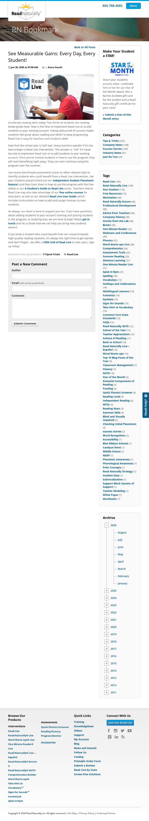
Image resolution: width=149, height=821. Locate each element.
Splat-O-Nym (111, 272)
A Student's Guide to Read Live (44, 188)
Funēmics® (14, 796)
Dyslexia (108, 299)
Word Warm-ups (113, 353)
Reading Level (111, 396)
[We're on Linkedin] (116, 737)
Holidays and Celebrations (119, 284)
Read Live (72, 254)
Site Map (72, 813)
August (122, 532)
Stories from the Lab (116, 221)
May (120, 554)
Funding (108, 388)
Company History (114, 217)
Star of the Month (114, 377)
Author (16, 270)
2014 (113, 670)
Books (107, 225)
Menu (133, 5)
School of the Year (114, 330)
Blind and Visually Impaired (114, 418)
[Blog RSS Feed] (122, 737)
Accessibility (110, 439)
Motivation (110, 197)
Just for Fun (110, 156)
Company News (112, 144)
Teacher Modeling (114, 491)
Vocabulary (110, 280)
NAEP (106, 455)
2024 (113, 598)
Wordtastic (110, 499)
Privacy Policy (86, 813)
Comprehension (113, 248)
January (122, 583)
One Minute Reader (115, 229)
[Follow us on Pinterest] (109, 737)
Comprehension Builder (22, 774)
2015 (113, 663)
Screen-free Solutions (87, 774)
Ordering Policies (106, 813)
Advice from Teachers (116, 213)
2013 (113, 678)
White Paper (110, 495)
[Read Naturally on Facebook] (109, 730)
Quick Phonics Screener (117, 392)
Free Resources (112, 193)
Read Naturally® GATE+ (22, 770)
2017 (113, 649)
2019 (113, 634)
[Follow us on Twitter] (122, 730)
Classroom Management (118, 365)
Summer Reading (113, 256)
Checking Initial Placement (119, 424)
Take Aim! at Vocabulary (118, 307)
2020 (113, 627)
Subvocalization (113, 479)
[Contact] (145, 405)
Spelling (108, 276)
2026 (113, 525)
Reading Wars (111, 408)
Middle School (111, 451)
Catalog (78, 756)
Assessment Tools (114, 252)
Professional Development (119, 205)
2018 (113, 641)
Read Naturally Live (115, 185)
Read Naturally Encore (117, 201)
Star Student (111, 189)
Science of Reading (114, 338)
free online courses (71, 192)
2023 (113, 605)
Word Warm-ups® (18, 779)
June (120, 547)
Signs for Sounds (113, 303)
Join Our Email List (120, 722)
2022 (113, 612)
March (122, 569)
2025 (113, 590)
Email (28, 283)
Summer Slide (111, 412)
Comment (18, 295)
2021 (113, 619)
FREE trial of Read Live (57, 242)
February (123, 576)
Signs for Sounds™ (19, 792)
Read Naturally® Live (20, 735)
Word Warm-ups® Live (21, 739)
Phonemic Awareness (116, 459)
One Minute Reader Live (118, 264)
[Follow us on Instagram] (115, 730)
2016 (113, 656)
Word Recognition (114, 435)
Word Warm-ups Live (116, 244)
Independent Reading (116, 400)
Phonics (108, 240)
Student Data (111, 475)
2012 (113, 685)
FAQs (106, 322)
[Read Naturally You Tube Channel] (130, 730)
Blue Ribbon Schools (115, 443)
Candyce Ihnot (112, 447)
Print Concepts (112, 467)
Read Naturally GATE (116, 326)
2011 (113, 692)
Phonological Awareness (118, 463)
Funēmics (109, 295)
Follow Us (80, 752)
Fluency (107, 369)
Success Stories (112, 148)
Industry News (112, 152)
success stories (112, 431)
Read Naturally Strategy (118, 471)
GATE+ (107, 373)
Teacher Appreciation (116, 334)
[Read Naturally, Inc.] (26, 11)
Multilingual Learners (116, 291)
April (121, 561)
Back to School (112, 342)
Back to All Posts (84, 47)
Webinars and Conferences (119, 233)
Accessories (48, 742)
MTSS (106, 404)
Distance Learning (114, 260)
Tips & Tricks (52, 254)
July (120, 539)
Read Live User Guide (63, 196)
